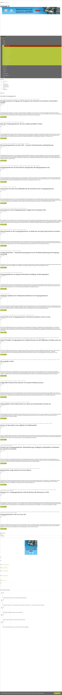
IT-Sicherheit (5, 84)
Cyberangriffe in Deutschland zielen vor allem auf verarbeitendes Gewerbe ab (25, 404)
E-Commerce (7, 55)
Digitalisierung (6, 85)
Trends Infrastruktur (20, 143)
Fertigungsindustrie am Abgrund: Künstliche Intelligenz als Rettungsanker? (24, 274)
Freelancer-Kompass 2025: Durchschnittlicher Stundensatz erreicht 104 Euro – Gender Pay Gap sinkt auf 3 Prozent (23, 605)
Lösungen (5, 69)
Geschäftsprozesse (8, 53)
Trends (4, 44)
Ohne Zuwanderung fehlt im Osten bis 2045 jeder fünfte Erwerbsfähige (16, 627)
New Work (5, 89)
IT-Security (19, 315)
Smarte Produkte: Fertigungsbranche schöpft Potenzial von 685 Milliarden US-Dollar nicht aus (30, 340)
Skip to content (2, 38)
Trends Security (6, 315)
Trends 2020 (7, 512)
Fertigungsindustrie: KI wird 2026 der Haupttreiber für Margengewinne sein (25, 167)
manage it (4, 6)
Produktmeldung (6, 293)
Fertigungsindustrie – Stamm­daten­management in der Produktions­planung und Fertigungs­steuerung (30, 253)
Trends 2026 (7, 45)
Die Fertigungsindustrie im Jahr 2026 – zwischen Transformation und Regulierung (26, 145)
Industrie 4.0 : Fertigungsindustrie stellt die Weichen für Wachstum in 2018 (24, 492)
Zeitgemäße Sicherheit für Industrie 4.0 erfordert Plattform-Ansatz (21, 383)
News (4, 42)
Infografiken (20, 338)
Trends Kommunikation (40, 337)
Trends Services (10, 338)
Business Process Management (8, 99)
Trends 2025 (7, 47)
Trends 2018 (32, 338)
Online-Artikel (54, 359)
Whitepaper (38, 165)
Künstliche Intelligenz (28, 99)
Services (6, 57)
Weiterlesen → (3, 138)
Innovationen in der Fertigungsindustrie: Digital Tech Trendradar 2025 (23, 210)
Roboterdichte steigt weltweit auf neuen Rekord (15, 470)
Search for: (2, 2)
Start (4, 40)
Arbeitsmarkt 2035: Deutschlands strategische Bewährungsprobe (14, 597)
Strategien (5, 66)
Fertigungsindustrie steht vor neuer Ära (13, 514)
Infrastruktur (7, 58)
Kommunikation (8, 60)
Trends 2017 (20, 402)
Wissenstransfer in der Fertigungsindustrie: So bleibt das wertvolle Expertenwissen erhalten (30, 231)
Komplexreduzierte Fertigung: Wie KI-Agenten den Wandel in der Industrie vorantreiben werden (29, 101)
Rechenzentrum (6, 86)
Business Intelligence (7, 423)
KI (3, 82)
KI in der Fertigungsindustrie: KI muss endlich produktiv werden (21, 124)
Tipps (4, 77)
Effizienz (28, 359)
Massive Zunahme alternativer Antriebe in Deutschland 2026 (14, 619)
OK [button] (57, 693)
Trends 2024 (7, 49)
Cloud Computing (8, 51)
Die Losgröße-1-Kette (7, 361)
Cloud (4, 88)
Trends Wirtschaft (17, 337)
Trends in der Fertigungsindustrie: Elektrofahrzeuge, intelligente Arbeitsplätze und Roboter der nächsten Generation (29, 448)
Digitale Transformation (12, 143)
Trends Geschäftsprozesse (54, 337)
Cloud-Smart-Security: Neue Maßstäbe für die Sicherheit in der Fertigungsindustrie (27, 189)
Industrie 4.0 (16, 99)
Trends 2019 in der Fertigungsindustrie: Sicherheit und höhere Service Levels (25, 317)
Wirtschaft (7, 64)
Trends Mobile (47, 337)
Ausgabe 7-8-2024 (18, 250)
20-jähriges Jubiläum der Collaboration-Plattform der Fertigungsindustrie (24, 296)
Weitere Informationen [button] (40, 693)
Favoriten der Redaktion (34, 489)
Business (4, 68)
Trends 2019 (23, 315)
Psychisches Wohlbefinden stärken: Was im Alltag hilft (13, 612)
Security (6, 62)
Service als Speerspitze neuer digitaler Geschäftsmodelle (18, 425)
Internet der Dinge (26, 338)
